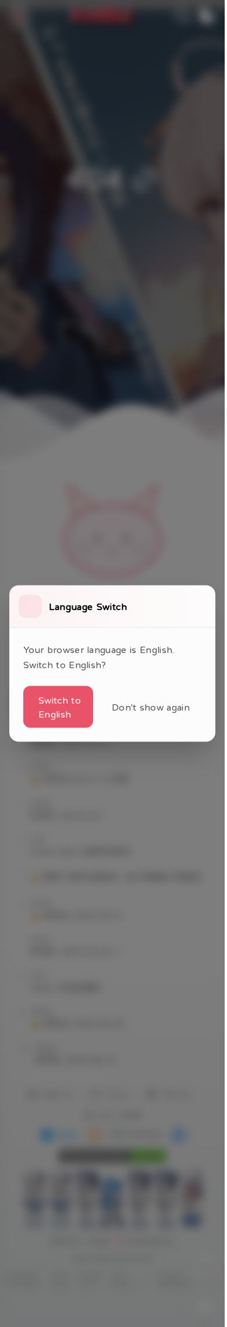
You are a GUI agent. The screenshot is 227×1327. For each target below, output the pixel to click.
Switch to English (59, 707)
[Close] (201, 606)
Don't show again (151, 707)
